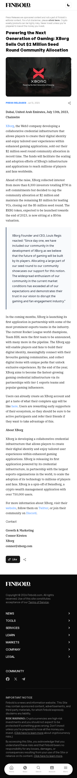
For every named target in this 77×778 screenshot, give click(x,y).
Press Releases (16, 102)
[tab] (11, 769)
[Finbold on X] (15, 679)
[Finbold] (18, 5)
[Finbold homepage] (38, 584)
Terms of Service (38, 602)
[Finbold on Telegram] (23, 679)
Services (12, 628)
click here (54, 20)
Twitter (43, 508)
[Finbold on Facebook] (8, 679)
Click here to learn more (29, 732)
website (11, 508)
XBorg (10, 126)
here (14, 406)
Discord (31, 513)
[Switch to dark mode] (68, 5)
